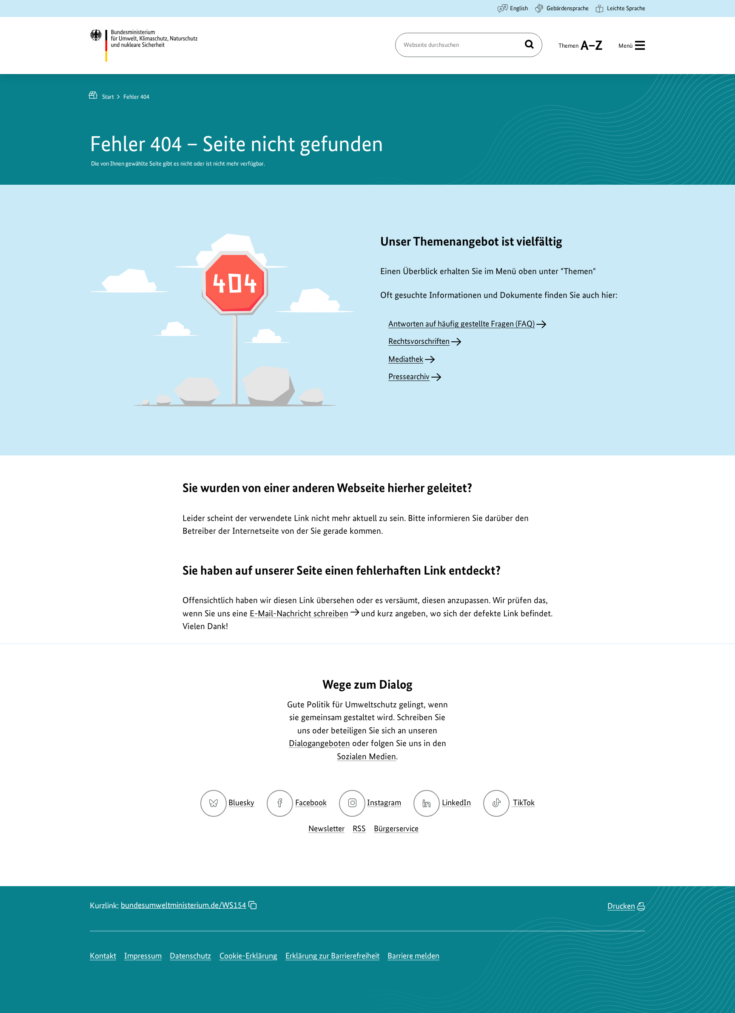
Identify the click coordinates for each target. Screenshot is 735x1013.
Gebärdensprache (568, 8)
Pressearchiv (409, 376)
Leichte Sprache (626, 8)
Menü (625, 45)
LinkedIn (456, 802)
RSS (359, 828)
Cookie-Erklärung (248, 956)
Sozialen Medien (366, 756)
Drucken (621, 906)
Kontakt (103, 956)
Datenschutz (190, 956)
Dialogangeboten (319, 743)
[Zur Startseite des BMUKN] (151, 45)
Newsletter (326, 828)
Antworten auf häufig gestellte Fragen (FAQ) (461, 324)
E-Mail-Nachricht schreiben (299, 613)
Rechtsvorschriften (419, 341)
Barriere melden (413, 956)
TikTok (524, 802)
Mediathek (405, 359)
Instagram (384, 802)
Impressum (143, 956)
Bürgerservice (396, 828)
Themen (568, 49)
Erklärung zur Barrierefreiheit (332, 956)
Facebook (311, 802)
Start (108, 96)
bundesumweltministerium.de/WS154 (183, 905)
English (519, 8)
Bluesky (241, 802)
